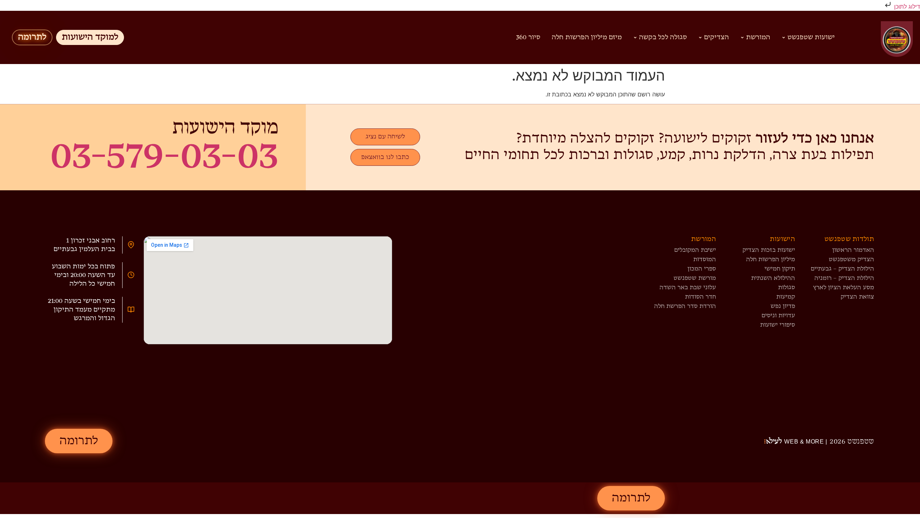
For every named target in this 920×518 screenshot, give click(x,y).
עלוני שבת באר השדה (687, 287)
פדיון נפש (782, 306)
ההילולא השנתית (773, 278)
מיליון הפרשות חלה (770, 259)
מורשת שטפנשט (694, 278)
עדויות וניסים (778, 315)
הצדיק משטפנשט (851, 259)
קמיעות (785, 296)
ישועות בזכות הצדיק (768, 250)
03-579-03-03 (164, 156)
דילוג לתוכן (906, 6)
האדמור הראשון (853, 250)
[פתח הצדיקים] (700, 37)
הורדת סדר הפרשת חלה (685, 306)
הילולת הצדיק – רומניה (844, 278)
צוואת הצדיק (857, 296)
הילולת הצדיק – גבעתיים (842, 268)
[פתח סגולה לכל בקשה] (635, 37)
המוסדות (704, 259)
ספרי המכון (701, 268)
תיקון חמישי (779, 268)
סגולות (786, 287)
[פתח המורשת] (742, 37)
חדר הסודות (700, 296)
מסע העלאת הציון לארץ (843, 287)
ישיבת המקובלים (695, 250)
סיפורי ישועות (777, 325)
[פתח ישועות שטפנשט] (784, 37)
